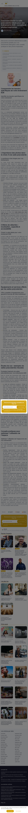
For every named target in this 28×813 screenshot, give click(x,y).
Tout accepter (10, 811)
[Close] (25, 401)
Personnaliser (18, 811)
